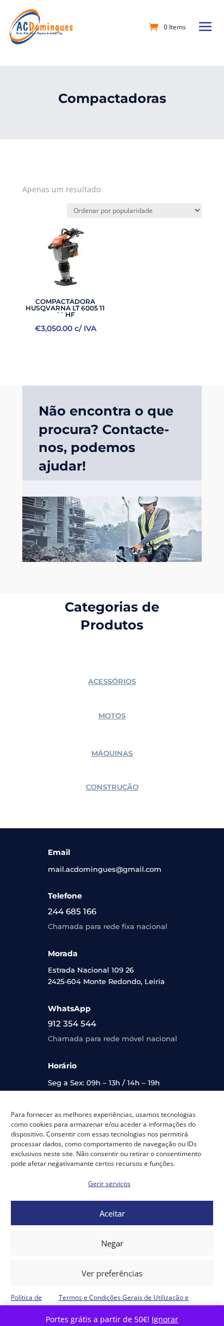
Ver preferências (112, 1273)
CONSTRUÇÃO (112, 787)
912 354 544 (72, 1023)
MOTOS (112, 715)
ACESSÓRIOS (112, 681)
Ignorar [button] (165, 1319)
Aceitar (112, 1213)
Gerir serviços (109, 1183)
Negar (112, 1243)
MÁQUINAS (112, 753)
